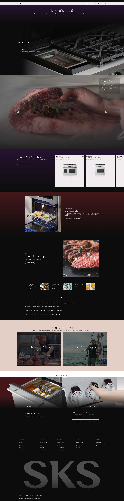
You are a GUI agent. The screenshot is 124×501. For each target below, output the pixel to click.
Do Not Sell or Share (39, 495)
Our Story (91, 1)
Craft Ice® (41, 450)
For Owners (78, 447)
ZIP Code (88, 412)
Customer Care (99, 442)
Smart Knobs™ (93, 406)
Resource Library (60, 442)
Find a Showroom (99, 445)
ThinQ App (41, 452)
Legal (20, 495)
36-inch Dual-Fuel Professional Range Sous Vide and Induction (93, 158)
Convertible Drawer (31, 406)
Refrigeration (82, 3)
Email (73, 412)
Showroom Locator (97, 1)
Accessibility (32, 495)
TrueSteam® (42, 445)
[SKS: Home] (19, 4)
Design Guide (59, 444)
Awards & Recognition (61, 450)
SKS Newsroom (79, 449)
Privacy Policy (88, 421)
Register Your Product (100, 444)
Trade (103, 3)
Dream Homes (60, 445)
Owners (99, 3)
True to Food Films (60, 447)
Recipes (58, 449)
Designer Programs (79, 442)
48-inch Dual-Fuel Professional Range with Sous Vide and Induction (64, 158)
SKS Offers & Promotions (24, 449)
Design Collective (79, 444)
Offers (103, 1)
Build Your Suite (22, 447)
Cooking (77, 3)
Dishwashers (88, 3)
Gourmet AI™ (42, 447)
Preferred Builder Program (81, 445)
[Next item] (106, 171)
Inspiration (95, 3)
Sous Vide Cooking (43, 442)
